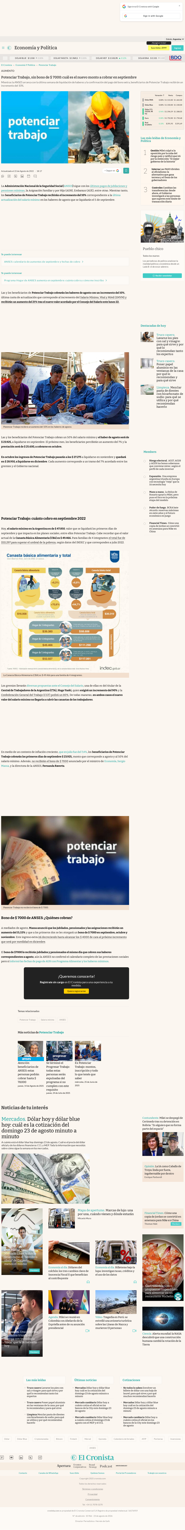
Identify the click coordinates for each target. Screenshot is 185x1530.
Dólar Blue (22, 1439)
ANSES (68, 186)
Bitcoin (59, 1439)
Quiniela (102, 1439)
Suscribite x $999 (158, 48)
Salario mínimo (47, 1020)
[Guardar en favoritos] (126, 171)
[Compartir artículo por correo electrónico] (28, 176)
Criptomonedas (41, 1439)
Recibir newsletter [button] (164, 275)
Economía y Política (25, 65)
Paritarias (158, 1439)
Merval (88, 1439)
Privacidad (92, 1494)
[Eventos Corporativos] (79, 1466)
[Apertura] (64, 1466)
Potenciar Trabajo (47, 65)
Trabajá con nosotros (157, 1473)
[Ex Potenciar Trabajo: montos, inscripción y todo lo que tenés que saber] (88, 1051)
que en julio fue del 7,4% (73, 752)
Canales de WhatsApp (48, 1473)
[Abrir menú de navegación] (3, 48)
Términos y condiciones (92, 1489)
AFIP (144, 1439)
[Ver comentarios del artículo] (35, 176)
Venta (170, 95)
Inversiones (175, 1439)
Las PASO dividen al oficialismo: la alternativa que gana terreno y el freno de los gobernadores (166, 175)
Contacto (23, 1473)
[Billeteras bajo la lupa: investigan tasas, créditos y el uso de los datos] (116, 1252)
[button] (178, 1296)
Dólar (7, 1439)
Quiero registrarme (76, 991)
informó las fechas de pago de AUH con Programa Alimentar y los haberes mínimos (59, 961)
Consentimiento (92, 1499)
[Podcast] (106, 1466)
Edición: (173, 39)
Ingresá (177, 48)
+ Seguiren (113, 171)
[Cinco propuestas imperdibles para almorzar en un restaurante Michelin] (163, 1267)
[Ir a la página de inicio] (9, 48)
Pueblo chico (153, 249)
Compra (179, 95)
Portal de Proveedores (126, 1473)
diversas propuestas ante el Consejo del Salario (55, 685)
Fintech (73, 1439)
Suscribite (74, 1473)
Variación (158, 95)
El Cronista (6, 65)
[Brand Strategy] (93, 1466)
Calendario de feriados (124, 1439)
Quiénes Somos (97, 1473)
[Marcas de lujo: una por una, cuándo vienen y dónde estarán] (61, 1221)
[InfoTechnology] (121, 1466)
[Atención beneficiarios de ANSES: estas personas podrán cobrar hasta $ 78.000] (31, 1051)
